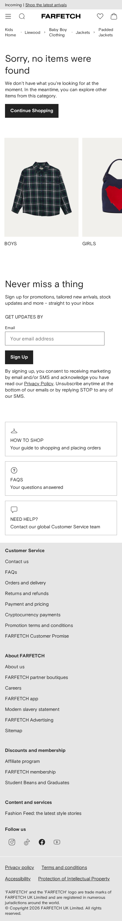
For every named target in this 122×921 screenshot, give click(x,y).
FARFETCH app (21, 698)
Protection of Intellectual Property (74, 878)
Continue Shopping (31, 110)
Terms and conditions (64, 867)
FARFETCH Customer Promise (37, 636)
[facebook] (42, 842)
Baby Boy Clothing (58, 32)
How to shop (26, 440)
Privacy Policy (38, 383)
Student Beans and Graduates (37, 782)
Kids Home (10, 32)
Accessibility (18, 878)
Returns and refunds (26, 593)
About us (14, 666)
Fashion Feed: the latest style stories (43, 813)
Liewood (32, 32)
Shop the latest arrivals (46, 5)
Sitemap (13, 730)
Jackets (83, 32)
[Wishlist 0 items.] (100, 16)
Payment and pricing (27, 604)
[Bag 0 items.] (114, 16)
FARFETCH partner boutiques (36, 677)
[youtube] (57, 842)
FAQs (16, 479)
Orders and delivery (25, 582)
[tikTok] (27, 842)
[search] (22, 16)
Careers (13, 688)
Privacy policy (19, 867)
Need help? (24, 519)
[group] (41, 196)
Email (10, 328)
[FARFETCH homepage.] (61, 16)
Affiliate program (22, 761)
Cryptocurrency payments (32, 614)
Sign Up (19, 357)
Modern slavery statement (32, 709)
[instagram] (12, 842)
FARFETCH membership (30, 771)
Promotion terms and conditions (39, 625)
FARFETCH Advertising (29, 719)
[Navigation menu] (8, 16)
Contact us (16, 561)
